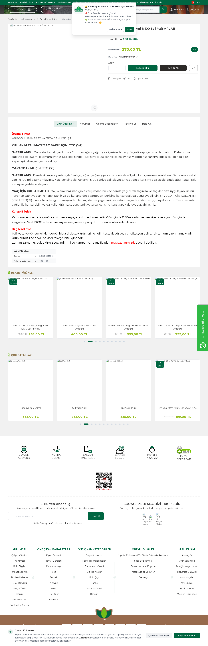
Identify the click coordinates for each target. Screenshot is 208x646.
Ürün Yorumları (187, 560)
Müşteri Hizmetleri (187, 594)
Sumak (53, 577)
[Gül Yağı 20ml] (79, 382)
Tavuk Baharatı (54, 560)
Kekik (54, 588)
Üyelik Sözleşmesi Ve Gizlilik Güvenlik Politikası (143, 555)
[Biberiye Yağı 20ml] (30, 382)
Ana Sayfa (12, 19)
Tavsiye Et (130, 123)
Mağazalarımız (65, 2)
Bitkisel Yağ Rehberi (45, 2)
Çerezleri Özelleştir (159, 635)
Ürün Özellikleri (65, 123)
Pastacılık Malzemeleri (94, 560)
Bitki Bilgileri (26, 2)
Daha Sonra (115, 29)
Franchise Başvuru (143, 2)
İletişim (20, 594)
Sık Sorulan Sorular (20, 605)
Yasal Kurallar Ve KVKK (143, 571)
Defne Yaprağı (53, 566)
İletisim (158, 2)
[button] (84, 341)
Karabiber (54, 599)
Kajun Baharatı (53, 555)
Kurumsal (13, 2)
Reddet (85, 637)
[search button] (163, 9)
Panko (94, 583)
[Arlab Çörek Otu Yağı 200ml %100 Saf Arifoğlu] (128, 299)
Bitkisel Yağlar (94, 571)
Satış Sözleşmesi (143, 560)
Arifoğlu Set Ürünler (54, 9)
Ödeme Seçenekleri (107, 123)
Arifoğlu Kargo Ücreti (187, 566)
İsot (54, 571)
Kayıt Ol (96, 516)
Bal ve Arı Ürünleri (94, 566)
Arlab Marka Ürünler (49, 19)
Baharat (94, 594)
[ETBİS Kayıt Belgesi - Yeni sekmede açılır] (104, 481)
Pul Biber (54, 594)
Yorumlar (85, 123)
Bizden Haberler (19, 577)
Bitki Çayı (94, 577)
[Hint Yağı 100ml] (128, 382)
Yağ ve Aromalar (28, 19)
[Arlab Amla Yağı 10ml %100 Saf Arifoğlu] (79, 299)
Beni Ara (146, 123)
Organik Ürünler (94, 555)
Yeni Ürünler (186, 583)
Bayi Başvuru (20, 583)
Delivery (143, 577)
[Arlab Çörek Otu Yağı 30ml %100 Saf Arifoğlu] (177, 299)
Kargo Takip (19, 588)
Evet (129, 29)
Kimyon (54, 583)
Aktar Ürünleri (94, 588)
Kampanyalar (187, 577)
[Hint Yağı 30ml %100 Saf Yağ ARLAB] (177, 382)
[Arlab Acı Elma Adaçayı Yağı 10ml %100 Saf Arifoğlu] (30, 299)
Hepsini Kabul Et (187, 635)
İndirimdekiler (187, 588)
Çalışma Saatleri (19, 555)
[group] (55, 68)
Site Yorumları (19, 599)
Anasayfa (187, 555)
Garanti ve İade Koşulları (143, 566)
